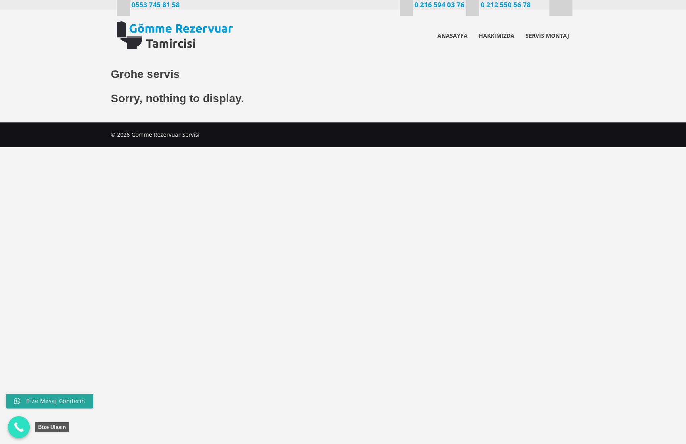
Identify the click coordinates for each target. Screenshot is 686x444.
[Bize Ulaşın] (19, 427)
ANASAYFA (452, 35)
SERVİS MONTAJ (547, 35)
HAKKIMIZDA (496, 35)
